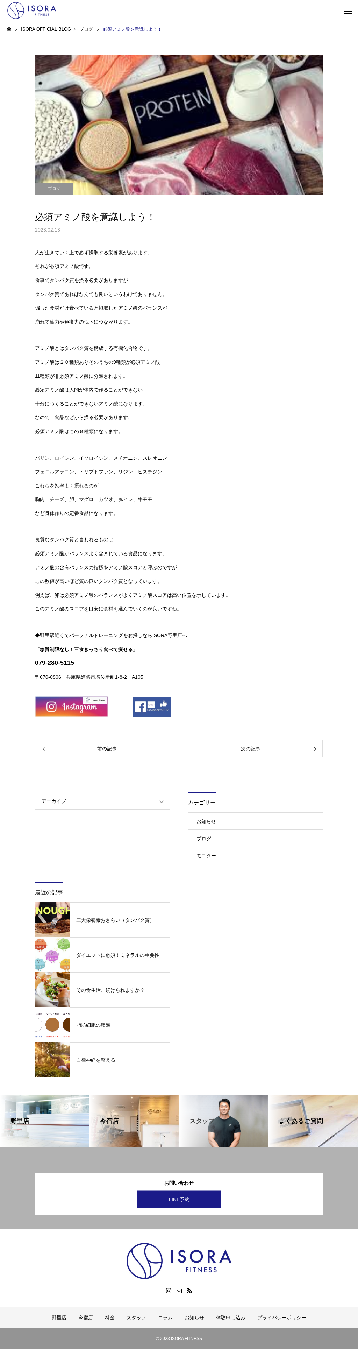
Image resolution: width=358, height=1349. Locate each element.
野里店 (59, 1317)
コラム (165, 1317)
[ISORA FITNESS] (33, 10)
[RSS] (189, 1290)
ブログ (54, 188)
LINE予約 (179, 1199)
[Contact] (179, 1290)
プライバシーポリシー (281, 1317)
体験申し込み (230, 1317)
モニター (206, 856)
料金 (110, 1317)
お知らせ (206, 821)
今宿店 (85, 1317)
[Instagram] (168, 1290)
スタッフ (136, 1317)
